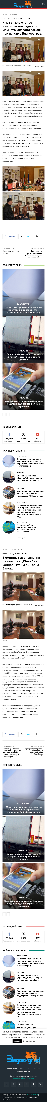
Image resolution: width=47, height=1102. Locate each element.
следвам (23, 433)
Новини (27, 19)
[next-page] (8, 414)
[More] (36, 236)
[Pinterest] (26, 1084)
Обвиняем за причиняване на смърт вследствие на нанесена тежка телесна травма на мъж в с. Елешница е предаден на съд (29, 511)
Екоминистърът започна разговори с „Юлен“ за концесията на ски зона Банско (34, 254)
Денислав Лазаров (13, 66)
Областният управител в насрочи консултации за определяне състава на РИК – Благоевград (24, 310)
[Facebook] (6, 1084)
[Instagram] (13, 1084)
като (9, 433)
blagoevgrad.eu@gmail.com (23, 1078)
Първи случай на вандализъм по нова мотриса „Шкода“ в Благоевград (26, 528)
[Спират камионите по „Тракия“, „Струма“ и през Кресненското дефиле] (23, 339)
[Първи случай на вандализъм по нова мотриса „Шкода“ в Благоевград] (9, 527)
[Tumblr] (33, 1084)
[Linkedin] (20, 1084)
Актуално (13, 14)
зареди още (22, 538)
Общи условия (32, 1095)
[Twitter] (40, 1084)
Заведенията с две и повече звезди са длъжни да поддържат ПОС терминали (23, 404)
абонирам (37, 433)
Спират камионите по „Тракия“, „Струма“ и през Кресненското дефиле (23, 357)
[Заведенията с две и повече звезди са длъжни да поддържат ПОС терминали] (23, 386)
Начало (5, 14)
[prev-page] (4, 414)
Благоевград (17, 19)
